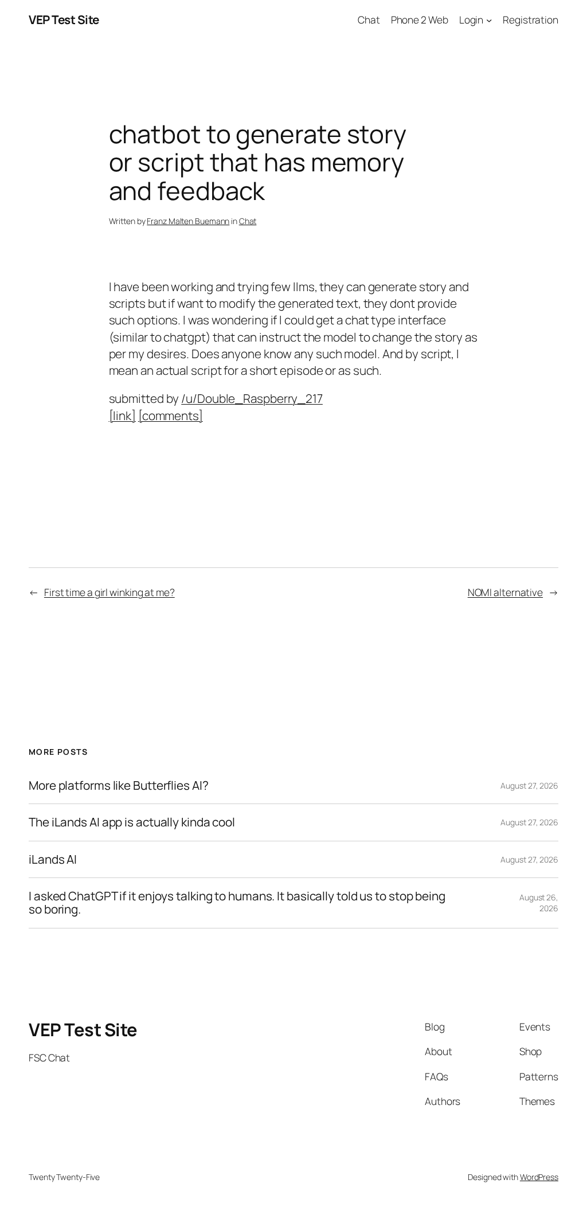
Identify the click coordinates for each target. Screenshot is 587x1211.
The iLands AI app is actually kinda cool (132, 822)
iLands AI (53, 859)
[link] (122, 415)
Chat (248, 220)
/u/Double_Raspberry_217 (252, 398)
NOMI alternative (505, 592)
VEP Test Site (64, 19)
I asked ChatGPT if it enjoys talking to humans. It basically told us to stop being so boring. (237, 902)
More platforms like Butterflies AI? (119, 785)
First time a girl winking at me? (109, 592)
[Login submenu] (489, 19)
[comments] (170, 415)
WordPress (539, 1176)
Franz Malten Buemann (188, 220)
